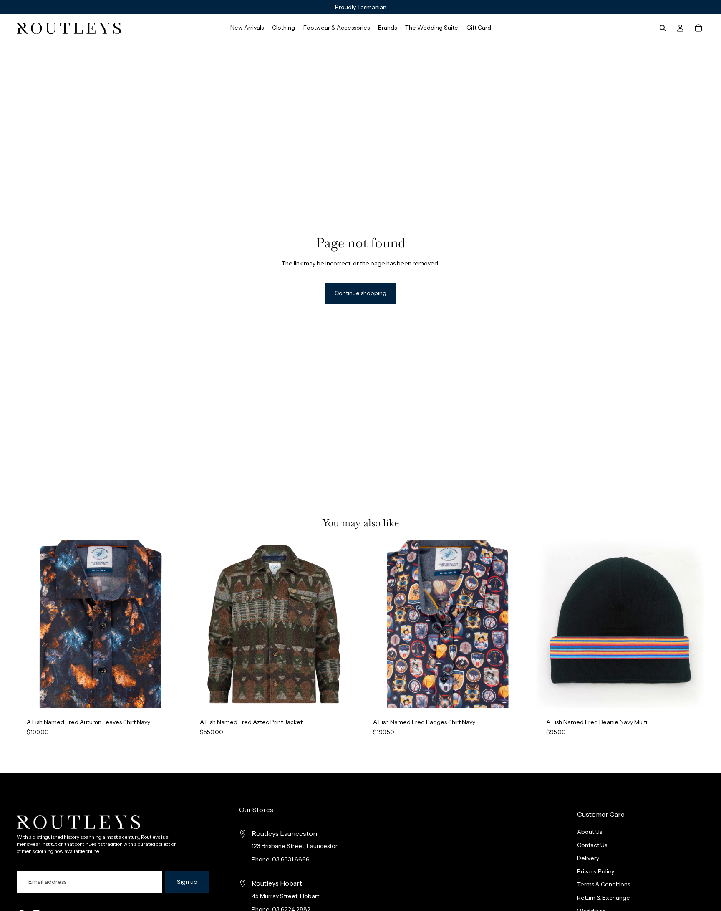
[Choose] (171, 695)
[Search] (662, 28)
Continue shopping (360, 293)
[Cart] (698, 28)
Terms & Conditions (603, 884)
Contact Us (592, 845)
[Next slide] (172, 624)
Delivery (588, 858)
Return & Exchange (603, 897)
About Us (589, 831)
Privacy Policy (595, 871)
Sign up (187, 882)
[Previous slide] (29, 624)
